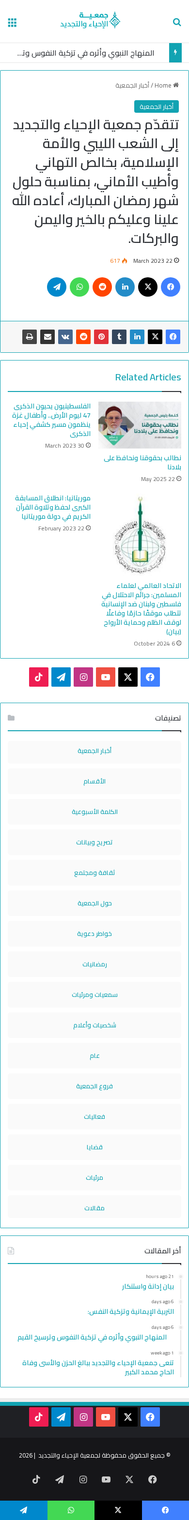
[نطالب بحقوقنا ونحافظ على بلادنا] (139, 425)
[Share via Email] (47, 337)
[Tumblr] (119, 337)
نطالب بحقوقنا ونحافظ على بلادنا (142, 462)
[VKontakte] (65, 337)
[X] (155, 337)
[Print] (29, 337)
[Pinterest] (101, 337)
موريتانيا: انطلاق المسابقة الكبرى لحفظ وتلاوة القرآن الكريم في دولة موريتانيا (53, 507)
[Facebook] (173, 337)
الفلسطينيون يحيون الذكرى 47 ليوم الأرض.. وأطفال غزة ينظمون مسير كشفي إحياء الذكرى (51, 420)
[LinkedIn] (137, 337)
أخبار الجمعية (132, 85)
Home (164, 85)
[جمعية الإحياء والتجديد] (95, 21)
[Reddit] (83, 337)
